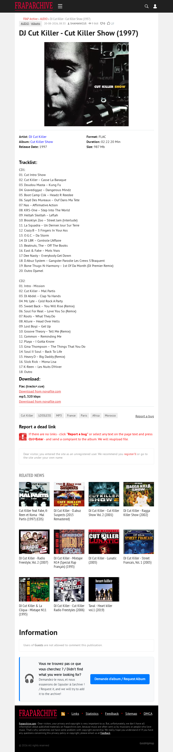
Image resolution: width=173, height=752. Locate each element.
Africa (96, 416)
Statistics (92, 714)
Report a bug (144, 416)
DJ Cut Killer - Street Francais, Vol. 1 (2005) (137, 560)
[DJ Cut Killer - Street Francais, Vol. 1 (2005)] (138, 542)
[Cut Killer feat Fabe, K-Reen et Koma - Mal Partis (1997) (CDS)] (34, 494)
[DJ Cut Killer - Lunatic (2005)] (104, 542)
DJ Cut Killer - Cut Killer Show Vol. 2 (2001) (104, 512)
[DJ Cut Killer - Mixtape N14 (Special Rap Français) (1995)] (69, 542)
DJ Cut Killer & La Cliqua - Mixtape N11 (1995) (32, 609)
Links (75, 714)
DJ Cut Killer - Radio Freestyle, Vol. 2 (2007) (33, 560)
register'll (130, 454)
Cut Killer (27, 416)
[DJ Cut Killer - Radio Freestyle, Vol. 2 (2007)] (34, 542)
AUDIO (25, 23)
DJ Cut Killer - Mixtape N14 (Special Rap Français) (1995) (68, 562)
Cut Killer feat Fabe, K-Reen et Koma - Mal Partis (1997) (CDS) (33, 514)
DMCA (148, 714)
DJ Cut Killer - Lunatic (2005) (102, 560)
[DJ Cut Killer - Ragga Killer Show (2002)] (138, 494)
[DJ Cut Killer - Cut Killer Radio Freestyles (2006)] (69, 589)
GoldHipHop (147, 743)
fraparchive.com (27, 723)
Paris (84, 416)
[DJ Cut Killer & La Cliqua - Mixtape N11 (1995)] (34, 589)
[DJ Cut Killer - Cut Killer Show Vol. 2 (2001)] (104, 494)
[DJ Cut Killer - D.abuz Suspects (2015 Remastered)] (69, 494)
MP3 (59, 416)
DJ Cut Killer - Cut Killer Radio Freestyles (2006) (69, 607)
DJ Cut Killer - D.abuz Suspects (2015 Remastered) (67, 514)
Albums (35, 23)
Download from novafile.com (40, 392)
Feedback (112, 714)
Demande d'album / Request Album (120, 679)
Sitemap (131, 714)
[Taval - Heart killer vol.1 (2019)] (104, 589)
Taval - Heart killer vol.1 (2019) (100, 607)
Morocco (110, 416)
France (71, 416)
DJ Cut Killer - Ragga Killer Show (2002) (136, 512)
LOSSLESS (44, 416)
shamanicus (78, 23)
